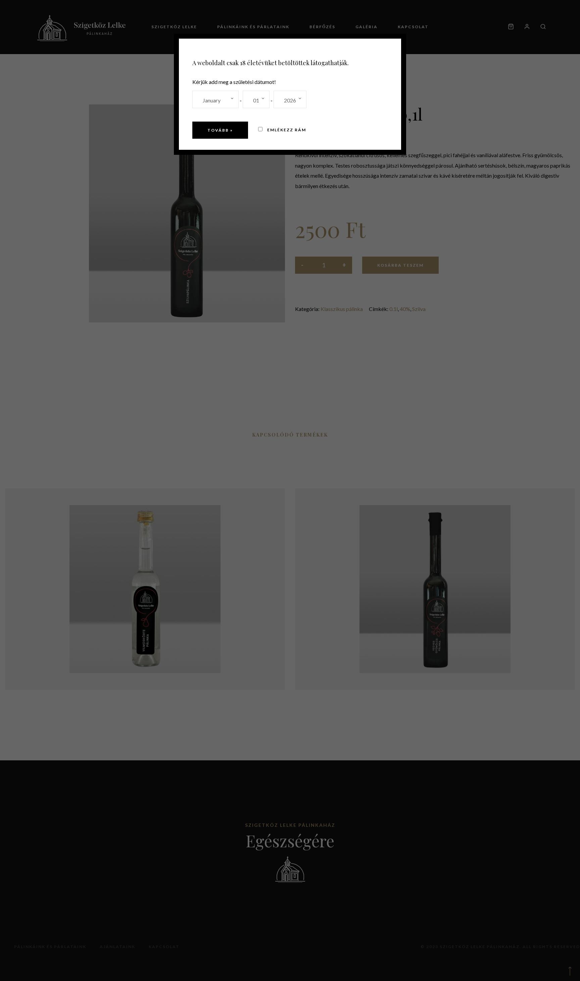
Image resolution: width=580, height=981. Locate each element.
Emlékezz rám (286, 129)
